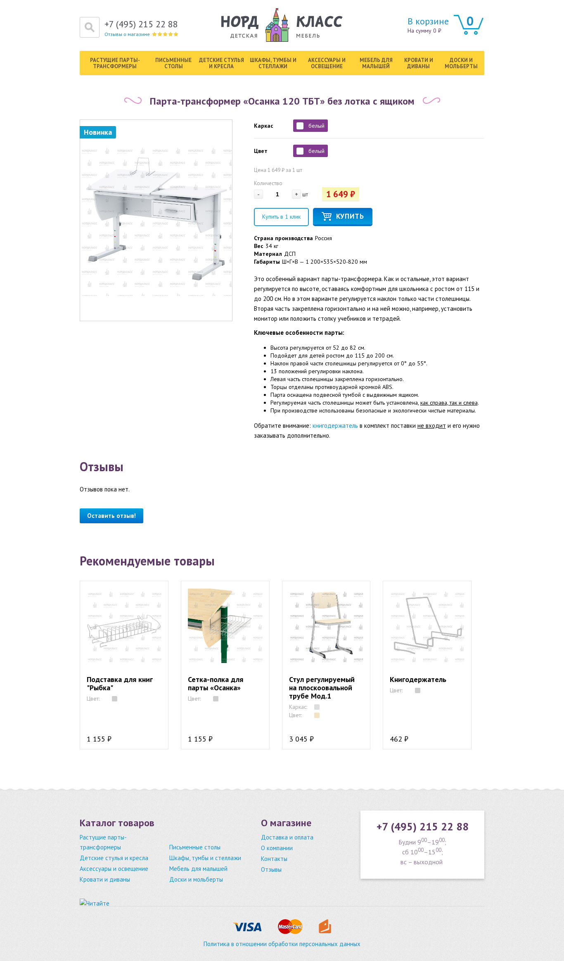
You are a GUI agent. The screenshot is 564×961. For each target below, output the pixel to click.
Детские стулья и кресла (221, 63)
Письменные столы (173, 63)
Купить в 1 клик (281, 216)
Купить (350, 216)
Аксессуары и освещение (327, 63)
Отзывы (271, 869)
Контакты (274, 859)
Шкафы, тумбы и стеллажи (273, 63)
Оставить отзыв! (111, 516)
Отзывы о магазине (127, 34)
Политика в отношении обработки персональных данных (282, 944)
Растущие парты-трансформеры (115, 63)
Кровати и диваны (418, 63)
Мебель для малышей (376, 63)
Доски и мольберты (461, 63)
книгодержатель (335, 425)
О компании (277, 848)
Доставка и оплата (287, 837)
